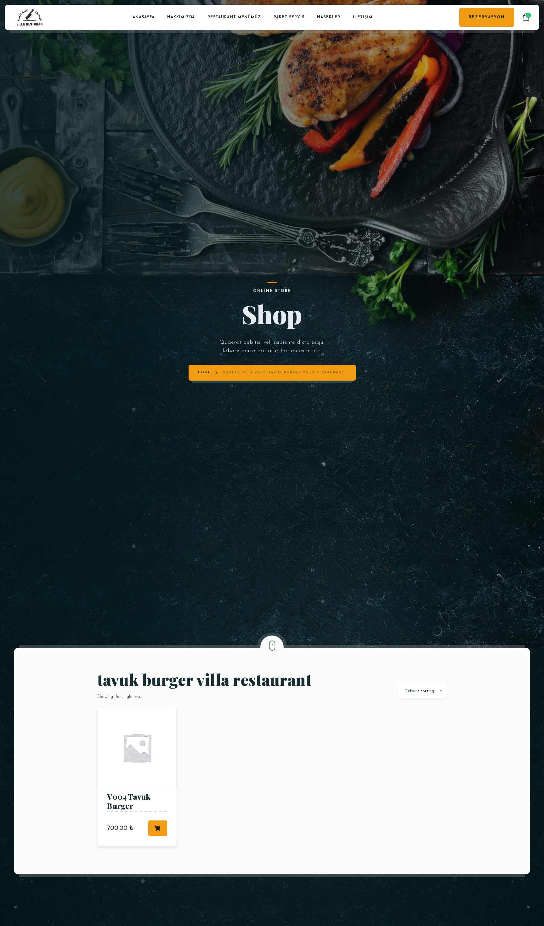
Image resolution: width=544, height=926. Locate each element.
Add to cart (157, 828)
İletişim (362, 17)
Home (204, 372)
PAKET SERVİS (289, 17)
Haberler (328, 17)
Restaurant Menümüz (234, 17)
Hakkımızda (181, 17)
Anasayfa (144, 17)
